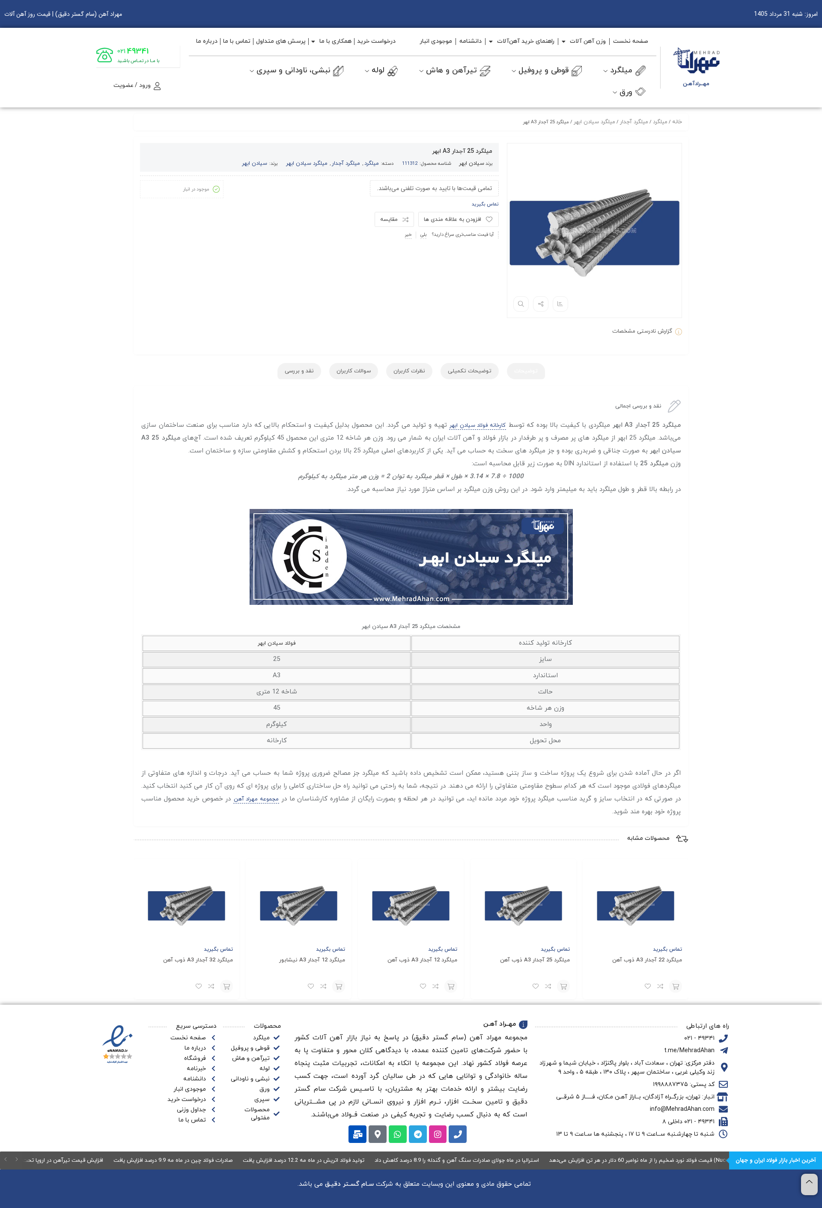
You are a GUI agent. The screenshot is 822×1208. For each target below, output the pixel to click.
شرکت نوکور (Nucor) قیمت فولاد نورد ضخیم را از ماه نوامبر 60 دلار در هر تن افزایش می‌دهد (682, 1160)
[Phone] (458, 1134)
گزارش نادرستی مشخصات (642, 331)
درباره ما (206, 41)
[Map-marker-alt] (378, 1134)
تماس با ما (236, 41)
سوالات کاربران (354, 371)
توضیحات (526, 371)
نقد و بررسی (299, 371)
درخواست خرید (376, 41)
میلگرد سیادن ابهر (307, 163)
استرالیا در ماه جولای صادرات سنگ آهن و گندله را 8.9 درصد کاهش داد (482, 1160)
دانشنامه (470, 41)
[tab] (526, 371)
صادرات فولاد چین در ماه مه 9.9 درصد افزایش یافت (198, 1160)
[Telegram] (418, 1134)
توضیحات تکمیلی (469, 371)
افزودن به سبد (675, 986)
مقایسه (389, 219)
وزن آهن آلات (588, 41)
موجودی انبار (436, 41)
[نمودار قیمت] (560, 304)
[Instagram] (438, 1134)
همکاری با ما (335, 41)
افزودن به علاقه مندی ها (452, 219)
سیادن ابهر (471, 163)
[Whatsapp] (398, 1134)
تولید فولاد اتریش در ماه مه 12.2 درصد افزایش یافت (329, 1160)
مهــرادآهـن (696, 84)
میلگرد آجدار (346, 163)
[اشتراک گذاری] (540, 304)
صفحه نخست (630, 41)
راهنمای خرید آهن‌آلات (525, 41)
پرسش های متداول (281, 41)
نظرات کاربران (409, 371)
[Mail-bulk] (357, 1134)
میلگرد (371, 163)
